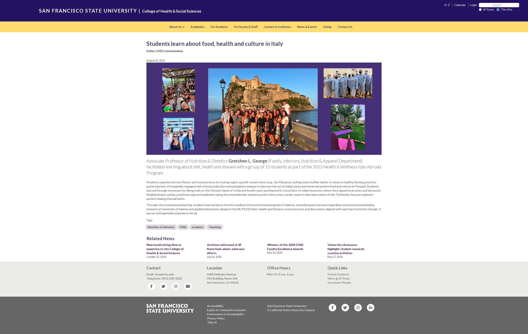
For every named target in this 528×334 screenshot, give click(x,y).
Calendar (460, 5)
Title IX (212, 322)
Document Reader (339, 282)
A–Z (447, 5)
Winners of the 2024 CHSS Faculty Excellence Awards (285, 247)
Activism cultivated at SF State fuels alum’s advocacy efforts (225, 249)
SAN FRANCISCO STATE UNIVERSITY (88, 11)
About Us (178, 28)
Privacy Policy (216, 318)
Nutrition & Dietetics (161, 227)
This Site (506, 9)
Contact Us (345, 26)
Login (473, 5)
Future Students (338, 274)
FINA (183, 227)
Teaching (215, 227)
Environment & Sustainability (225, 314)
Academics (198, 26)
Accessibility (215, 306)
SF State (488, 9)
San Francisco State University (286, 306)
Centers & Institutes (277, 26)
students (198, 227)
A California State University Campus (291, 310)
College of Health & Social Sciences (171, 11)
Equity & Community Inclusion (226, 310)
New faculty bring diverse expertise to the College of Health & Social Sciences (165, 249)
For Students (219, 26)
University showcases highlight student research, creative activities (346, 249)
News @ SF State (339, 278)
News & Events (307, 26)
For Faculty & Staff (246, 26)
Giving (327, 26)
